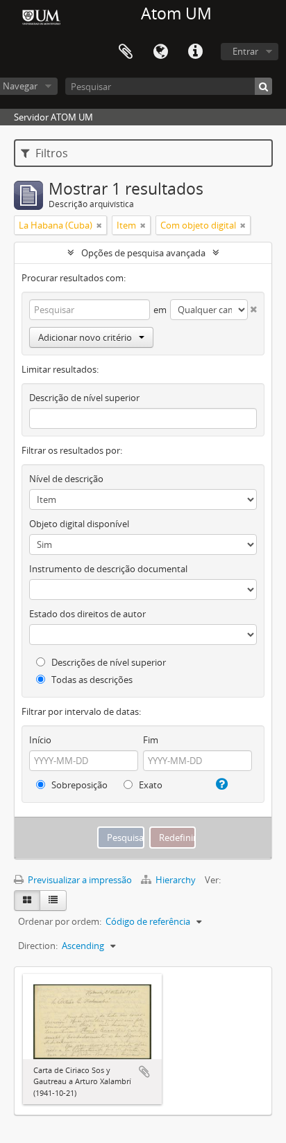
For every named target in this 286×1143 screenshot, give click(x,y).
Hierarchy (175, 880)
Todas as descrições (91, 679)
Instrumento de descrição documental (108, 568)
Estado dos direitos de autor (87, 614)
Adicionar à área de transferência (144, 1072)
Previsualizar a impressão (79, 880)
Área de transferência (125, 52)
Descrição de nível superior (84, 397)
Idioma (160, 52)
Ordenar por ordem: (59, 921)
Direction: (38, 945)
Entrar (245, 51)
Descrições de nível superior (107, 662)
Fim (150, 740)
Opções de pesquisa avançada (143, 253)
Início (40, 740)
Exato (149, 785)
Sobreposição (78, 785)
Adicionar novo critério (85, 337)
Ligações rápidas (195, 52)
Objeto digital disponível (79, 523)
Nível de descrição (66, 478)
